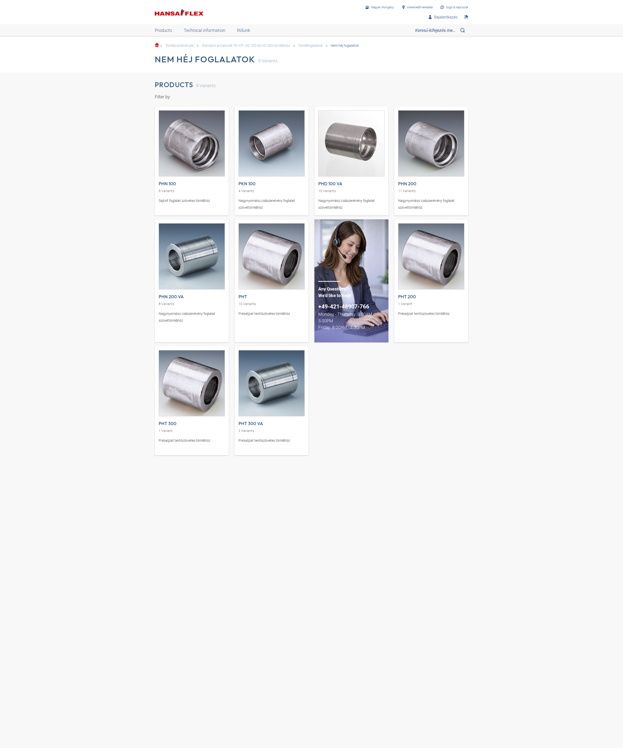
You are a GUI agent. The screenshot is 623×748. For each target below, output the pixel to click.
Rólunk (243, 30)
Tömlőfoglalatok (310, 45)
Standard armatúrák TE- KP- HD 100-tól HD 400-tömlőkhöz (246, 45)
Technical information (204, 30)
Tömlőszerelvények (179, 45)
